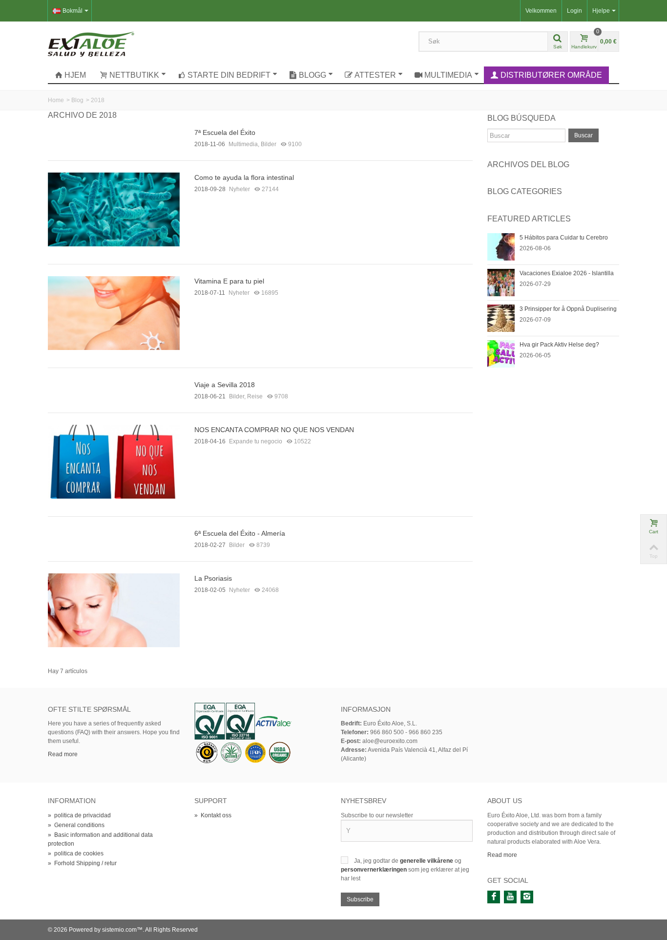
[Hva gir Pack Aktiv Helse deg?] (501, 353)
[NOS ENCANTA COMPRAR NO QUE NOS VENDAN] (114, 461)
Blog (77, 100)
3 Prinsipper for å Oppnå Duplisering (568, 309)
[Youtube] (510, 897)
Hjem (75, 75)
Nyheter (239, 189)
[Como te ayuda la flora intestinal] (114, 209)
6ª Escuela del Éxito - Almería (239, 533)
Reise (255, 396)
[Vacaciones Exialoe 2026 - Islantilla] (501, 282)
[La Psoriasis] (114, 609)
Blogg (312, 75)
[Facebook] (493, 897)
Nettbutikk (134, 75)
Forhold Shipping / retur (82, 863)
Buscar (583, 135)
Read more (63, 754)
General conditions (76, 825)
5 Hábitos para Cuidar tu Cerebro (564, 237)
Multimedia (448, 75)
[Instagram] (527, 897)
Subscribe (360, 899)
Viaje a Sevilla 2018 (224, 385)
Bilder (268, 144)
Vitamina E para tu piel (229, 281)
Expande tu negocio (255, 441)
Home (56, 100)
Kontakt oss (212, 815)
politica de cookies (76, 853)
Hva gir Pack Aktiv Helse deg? (559, 344)
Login (574, 10)
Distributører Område (551, 75)
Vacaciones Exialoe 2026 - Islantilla (567, 273)
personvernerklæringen (374, 869)
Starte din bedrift (229, 75)
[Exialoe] (91, 43)
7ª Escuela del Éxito (224, 132)
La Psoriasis (213, 578)
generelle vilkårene (427, 860)
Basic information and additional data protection (100, 839)
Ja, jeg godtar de (377, 860)
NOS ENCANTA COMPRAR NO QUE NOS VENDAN (274, 430)
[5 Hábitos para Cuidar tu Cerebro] (501, 246)
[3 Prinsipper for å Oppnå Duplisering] (501, 317)
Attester (375, 75)
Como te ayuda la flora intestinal (244, 177)
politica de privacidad (79, 815)
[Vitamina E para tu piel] (114, 312)
